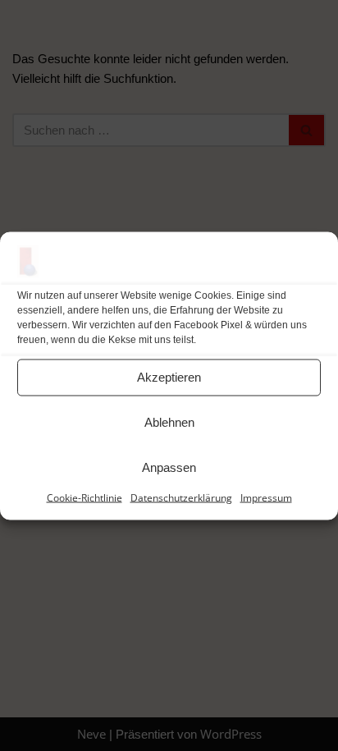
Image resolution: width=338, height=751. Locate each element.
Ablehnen (169, 422)
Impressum (266, 497)
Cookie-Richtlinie (84, 497)
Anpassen (169, 467)
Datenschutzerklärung (181, 497)
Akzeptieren (169, 377)
